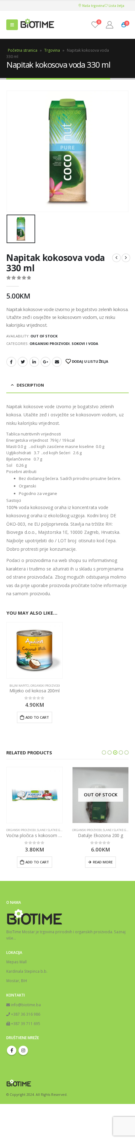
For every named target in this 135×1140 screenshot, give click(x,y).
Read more (103, 862)
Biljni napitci (19, 686)
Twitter (23, 362)
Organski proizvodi (50, 343)
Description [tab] (30, 385)
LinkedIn (34, 362)
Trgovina (52, 50)
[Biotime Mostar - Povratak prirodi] (37, 25)
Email (57, 362)
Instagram (23, 1050)
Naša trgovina (93, 5)
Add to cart (37, 717)
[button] (104, 752)
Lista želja (116, 5)
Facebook (11, 362)
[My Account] (110, 25)
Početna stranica (22, 50)
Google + (45, 362)
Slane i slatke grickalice (55, 830)
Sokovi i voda (85, 343)
